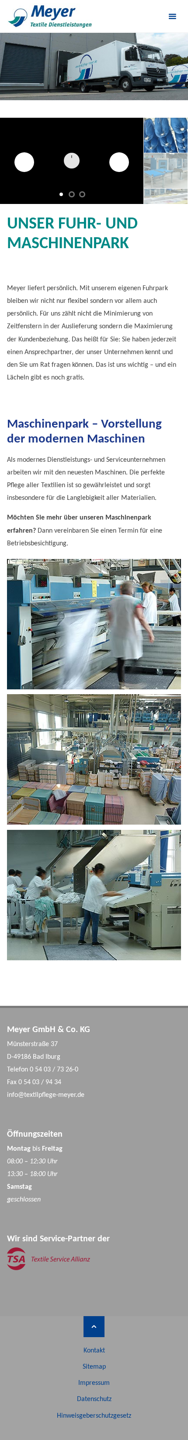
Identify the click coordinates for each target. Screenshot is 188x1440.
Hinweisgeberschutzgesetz (94, 1415)
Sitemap (94, 1366)
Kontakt (94, 1350)
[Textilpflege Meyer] (50, 16)
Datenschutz (94, 1399)
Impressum (94, 1383)
